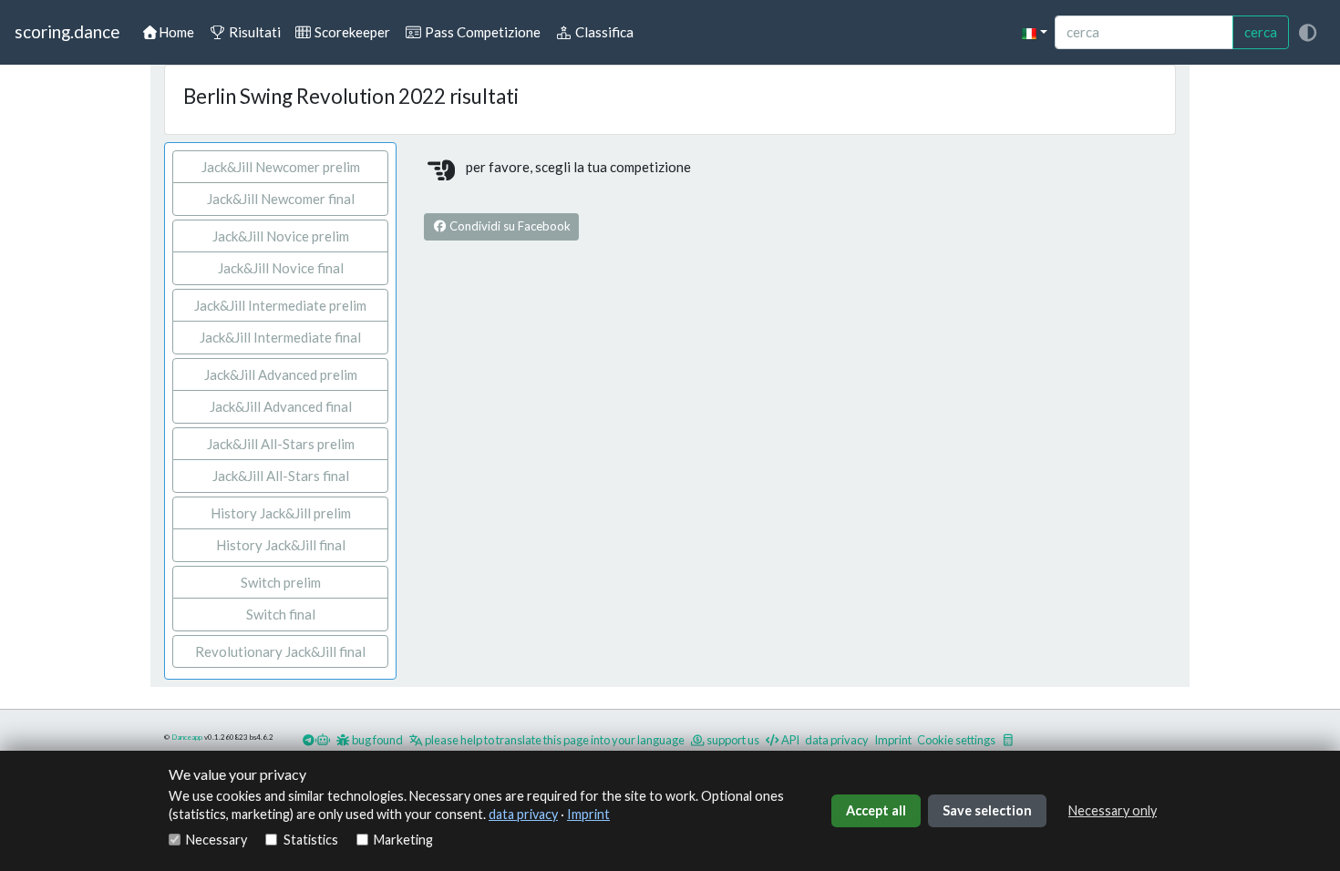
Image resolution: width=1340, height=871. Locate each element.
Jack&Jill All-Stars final (280, 475)
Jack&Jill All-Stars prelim (281, 444)
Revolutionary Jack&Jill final (280, 651)
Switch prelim (281, 582)
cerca (1260, 32)
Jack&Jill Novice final (281, 268)
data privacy (523, 814)
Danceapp (186, 737)
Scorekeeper (351, 32)
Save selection (987, 810)
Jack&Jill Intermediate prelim (280, 305)
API (789, 740)
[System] (1307, 32)
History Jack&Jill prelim (281, 513)
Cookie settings (956, 740)
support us (732, 740)
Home (176, 32)
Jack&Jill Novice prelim (280, 236)
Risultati (253, 32)
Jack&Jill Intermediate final (280, 337)
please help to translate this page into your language (554, 740)
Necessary (216, 839)
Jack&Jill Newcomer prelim (280, 167)
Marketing (403, 839)
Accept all (876, 810)
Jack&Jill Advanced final (281, 406)
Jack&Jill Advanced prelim (280, 374)
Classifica (603, 32)
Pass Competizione (481, 32)
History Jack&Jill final (280, 545)
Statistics (310, 839)
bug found (376, 740)
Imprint (588, 814)
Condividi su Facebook (509, 226)
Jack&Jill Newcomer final (281, 198)
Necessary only (1112, 810)
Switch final (280, 614)
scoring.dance (67, 31)
